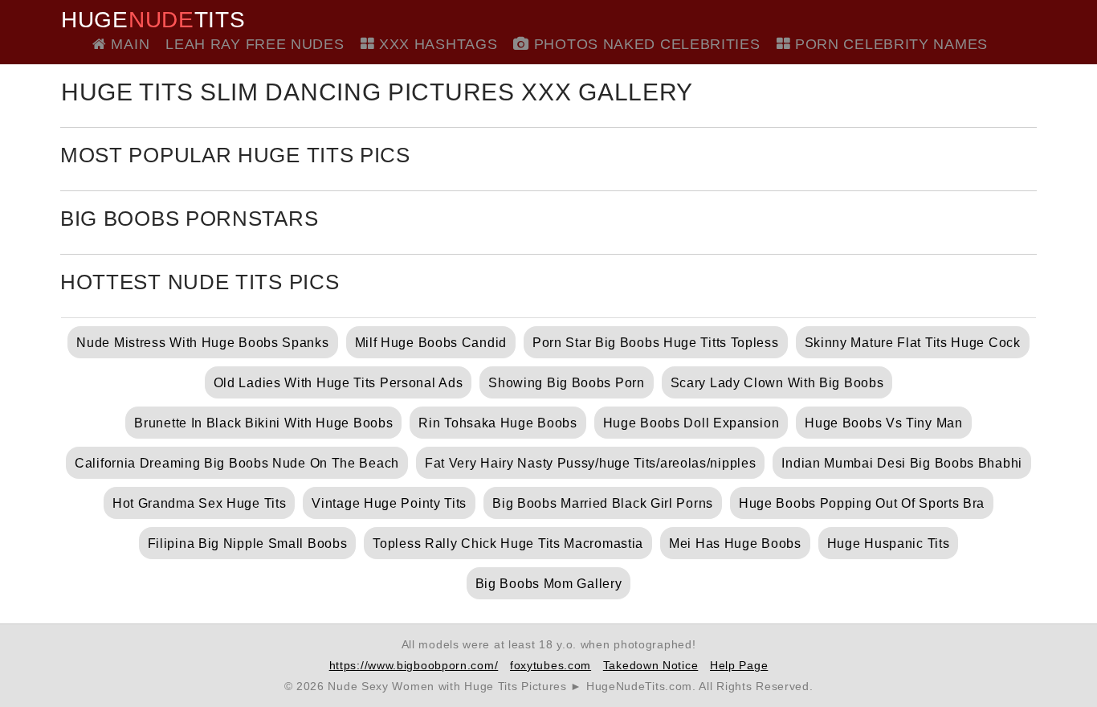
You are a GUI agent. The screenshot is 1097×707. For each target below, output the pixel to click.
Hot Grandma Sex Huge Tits (199, 503)
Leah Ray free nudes (254, 44)
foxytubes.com (550, 665)
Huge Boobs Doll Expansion (691, 423)
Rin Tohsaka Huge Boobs (497, 423)
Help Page (739, 665)
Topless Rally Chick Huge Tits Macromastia (508, 543)
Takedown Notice (651, 665)
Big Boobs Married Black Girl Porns (602, 503)
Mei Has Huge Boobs (735, 543)
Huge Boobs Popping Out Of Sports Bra (862, 503)
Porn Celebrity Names (889, 44)
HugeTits (153, 20)
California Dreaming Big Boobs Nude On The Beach (237, 463)
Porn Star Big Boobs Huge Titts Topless (655, 342)
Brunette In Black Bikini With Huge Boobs (263, 423)
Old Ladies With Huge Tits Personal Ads (338, 383)
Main (128, 44)
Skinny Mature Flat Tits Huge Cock (913, 342)
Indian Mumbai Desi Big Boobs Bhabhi (901, 463)
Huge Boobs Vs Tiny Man (883, 423)
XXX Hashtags (435, 44)
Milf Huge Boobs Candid (431, 342)
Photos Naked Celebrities (644, 44)
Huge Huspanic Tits (888, 543)
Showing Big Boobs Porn (566, 383)
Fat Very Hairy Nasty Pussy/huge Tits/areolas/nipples (590, 463)
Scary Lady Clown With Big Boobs (777, 383)
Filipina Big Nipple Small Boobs (248, 543)
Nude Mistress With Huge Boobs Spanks (202, 342)
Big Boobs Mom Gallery (548, 584)
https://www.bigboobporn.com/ (414, 665)
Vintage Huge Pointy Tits (389, 503)
